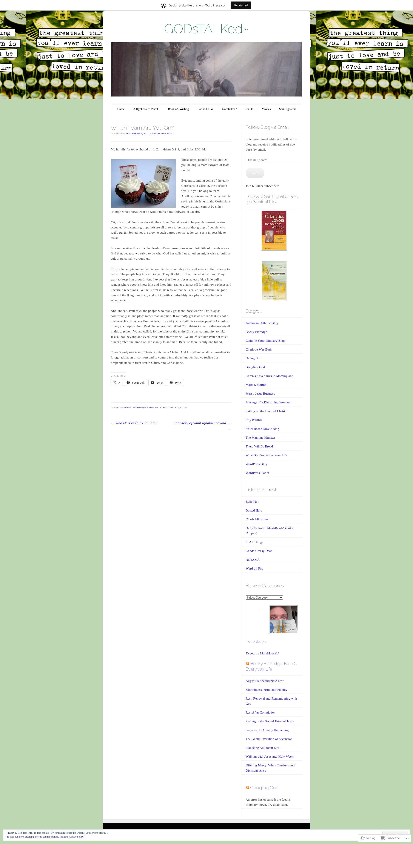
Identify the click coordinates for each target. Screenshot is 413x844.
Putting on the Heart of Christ (265, 411)
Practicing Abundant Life (262, 747)
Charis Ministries (257, 519)
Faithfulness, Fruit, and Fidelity (266, 689)
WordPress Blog (256, 464)
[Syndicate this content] (247, 663)
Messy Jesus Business (260, 393)
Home (121, 109)
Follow (255, 173)
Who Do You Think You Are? (134, 423)
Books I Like (205, 109)
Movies (266, 109)
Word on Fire (254, 568)
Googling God (255, 367)
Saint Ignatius (287, 109)
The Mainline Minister (260, 437)
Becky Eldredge (256, 332)
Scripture (167, 407)
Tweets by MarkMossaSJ (262, 653)
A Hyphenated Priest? (146, 109)
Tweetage (256, 641)
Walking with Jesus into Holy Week (269, 756)
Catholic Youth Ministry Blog (265, 340)
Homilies (130, 407)
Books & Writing (178, 109)
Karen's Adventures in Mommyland (269, 376)
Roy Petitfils (254, 420)
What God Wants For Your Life (266, 455)
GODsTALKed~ (206, 28)
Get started (241, 5)
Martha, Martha (256, 384)
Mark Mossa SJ (163, 133)
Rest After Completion (261, 712)
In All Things (254, 542)
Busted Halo (254, 510)
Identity (142, 407)
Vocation (181, 407)
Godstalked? (229, 109)
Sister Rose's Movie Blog (262, 428)
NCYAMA (253, 559)
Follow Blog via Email (267, 127)
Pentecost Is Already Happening (267, 730)
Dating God (253, 358)
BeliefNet (252, 501)
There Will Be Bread (259, 446)
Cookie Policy (76, 836)
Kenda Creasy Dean (259, 551)
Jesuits (249, 109)
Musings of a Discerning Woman (268, 402)
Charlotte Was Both (259, 349)
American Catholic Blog (262, 323)
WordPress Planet (257, 473)
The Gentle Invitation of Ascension (269, 739)
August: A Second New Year (265, 681)
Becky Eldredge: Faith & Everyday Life (271, 666)
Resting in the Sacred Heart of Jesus (270, 721)
